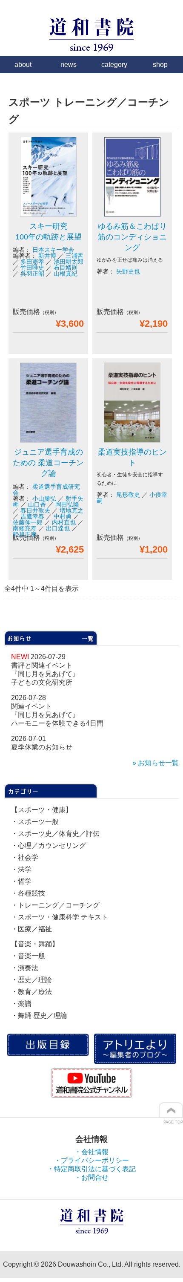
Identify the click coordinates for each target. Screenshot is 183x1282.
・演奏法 (24, 967)
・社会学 (24, 857)
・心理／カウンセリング (48, 845)
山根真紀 (65, 273)
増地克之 (71, 510)
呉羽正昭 (32, 273)
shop (160, 64)
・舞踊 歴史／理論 (39, 1015)
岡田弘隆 (67, 504)
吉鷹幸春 (32, 516)
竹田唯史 (32, 267)
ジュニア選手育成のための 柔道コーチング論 (48, 463)
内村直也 (64, 522)
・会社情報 (91, 1151)
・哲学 (21, 881)
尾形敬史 (128, 494)
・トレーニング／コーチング (55, 905)
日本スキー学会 (53, 249)
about (22, 64)
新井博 (47, 255)
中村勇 (62, 516)
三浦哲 (74, 255)
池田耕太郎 (68, 261)
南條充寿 (25, 528)
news (68, 64)
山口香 (37, 504)
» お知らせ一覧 (155, 762)
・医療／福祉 (31, 929)
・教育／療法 (31, 991)
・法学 (21, 869)
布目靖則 (65, 267)
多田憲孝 (32, 261)
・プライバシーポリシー (91, 1160)
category (114, 64)
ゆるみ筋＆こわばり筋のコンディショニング (132, 237)
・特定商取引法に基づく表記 (91, 1169)
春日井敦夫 (35, 510)
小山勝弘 (44, 498)
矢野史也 (128, 271)
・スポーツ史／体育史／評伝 (55, 833)
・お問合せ (91, 1177)
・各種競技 (28, 893)
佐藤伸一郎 (28, 522)
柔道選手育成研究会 (46, 489)
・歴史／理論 (31, 979)
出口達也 (58, 528)
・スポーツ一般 (35, 821)
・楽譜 (21, 1003)
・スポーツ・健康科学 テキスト (59, 917)
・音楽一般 (28, 955)
